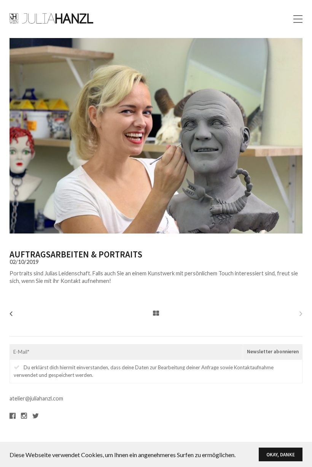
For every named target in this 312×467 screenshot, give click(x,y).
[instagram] (24, 415)
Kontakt (292, 21)
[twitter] (35, 415)
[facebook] (13, 415)
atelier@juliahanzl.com (36, 398)
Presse (293, 8)
